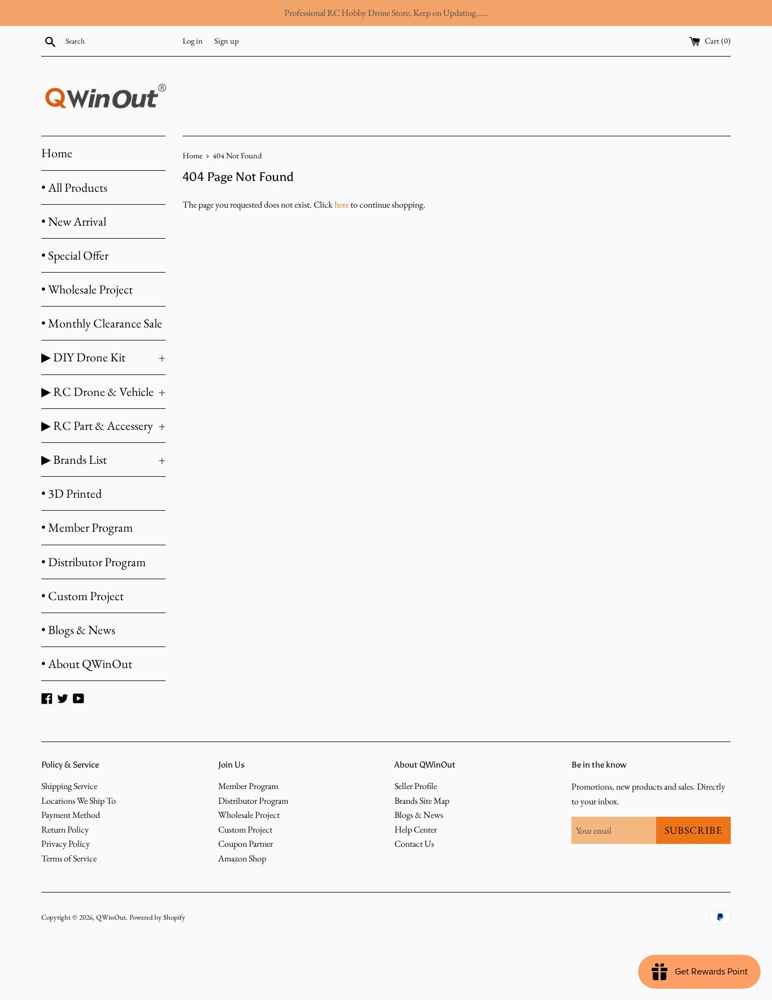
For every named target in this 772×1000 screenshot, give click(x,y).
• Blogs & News (78, 630)
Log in (193, 40)
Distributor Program (253, 801)
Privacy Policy (65, 844)
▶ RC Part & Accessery (103, 425)
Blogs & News (418, 815)
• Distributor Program (93, 562)
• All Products (74, 187)
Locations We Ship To (78, 801)
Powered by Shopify (157, 917)
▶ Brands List (103, 459)
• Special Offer (75, 255)
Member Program (248, 786)
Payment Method (70, 815)
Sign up (226, 40)
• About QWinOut (86, 664)
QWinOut (111, 917)
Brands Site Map (421, 801)
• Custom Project (82, 596)
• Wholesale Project (87, 289)
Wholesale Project (249, 815)
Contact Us (414, 844)
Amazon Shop (242, 858)
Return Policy (65, 829)
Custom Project (245, 829)
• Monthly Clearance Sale (101, 323)
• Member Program (87, 527)
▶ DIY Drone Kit (103, 357)
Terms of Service (69, 858)
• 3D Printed (71, 493)
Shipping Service (69, 786)
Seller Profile (415, 786)
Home (56, 153)
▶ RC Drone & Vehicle (103, 391)
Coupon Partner (245, 844)
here (342, 204)
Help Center (415, 829)
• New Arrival (73, 221)
